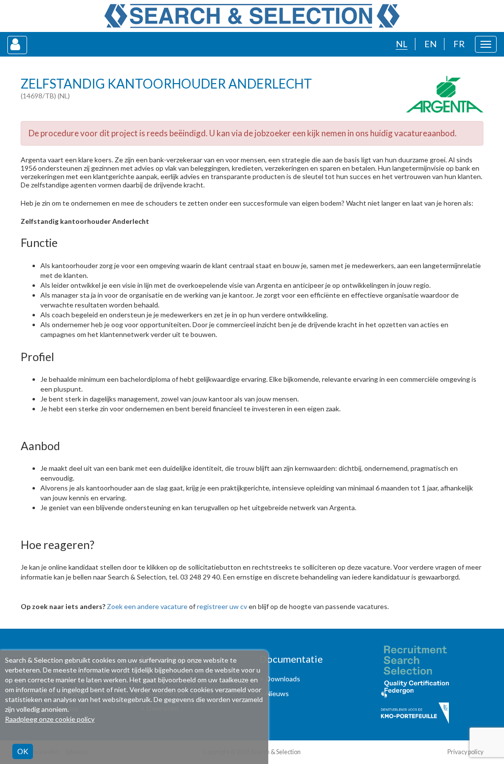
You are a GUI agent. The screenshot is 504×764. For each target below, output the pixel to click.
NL (402, 43)
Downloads (283, 678)
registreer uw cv (222, 606)
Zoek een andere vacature (147, 606)
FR (459, 43)
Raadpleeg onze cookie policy (49, 719)
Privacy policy (465, 752)
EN (430, 43)
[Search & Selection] (252, 16)
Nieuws (277, 693)
